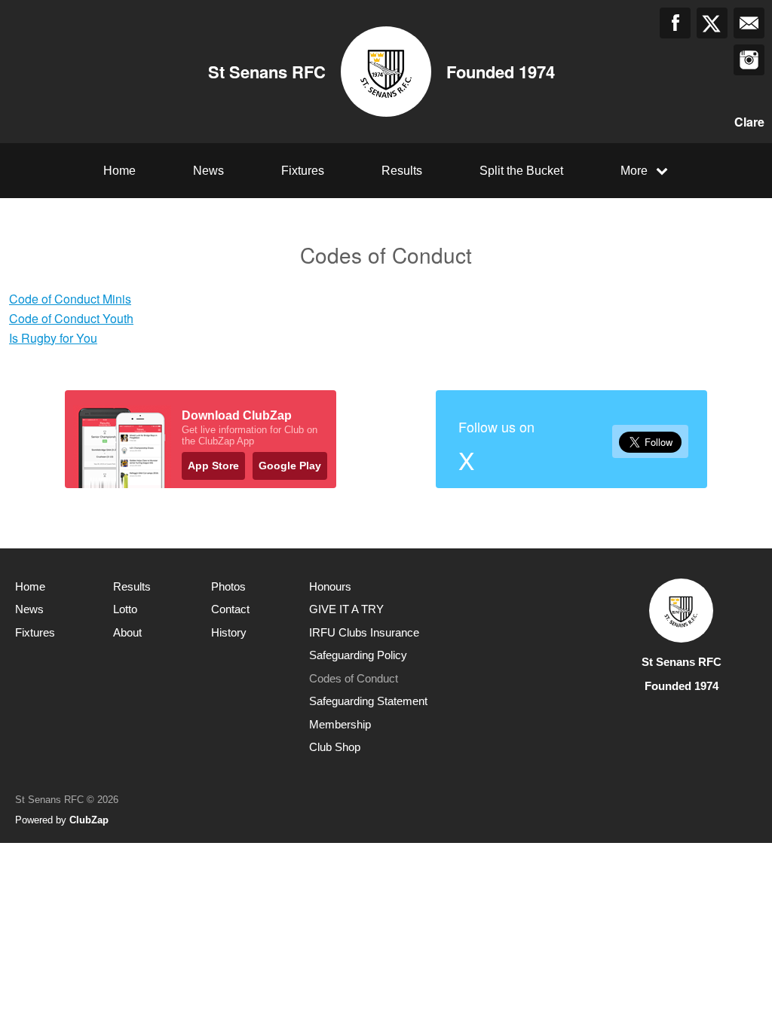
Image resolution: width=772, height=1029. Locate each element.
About (127, 632)
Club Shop (334, 746)
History (229, 632)
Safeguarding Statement (368, 701)
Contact (230, 609)
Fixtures (302, 170)
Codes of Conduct (353, 678)
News (208, 170)
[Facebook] (675, 23)
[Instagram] (749, 59)
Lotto (125, 609)
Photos (228, 586)
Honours (330, 586)
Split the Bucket (521, 170)
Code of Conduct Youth (71, 318)
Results (401, 170)
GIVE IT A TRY (346, 609)
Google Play (290, 466)
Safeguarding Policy (358, 655)
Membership (340, 724)
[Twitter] (712, 23)
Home (119, 170)
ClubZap (89, 820)
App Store (213, 466)
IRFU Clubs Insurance (364, 632)
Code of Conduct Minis (70, 298)
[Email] (749, 23)
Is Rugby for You (53, 338)
